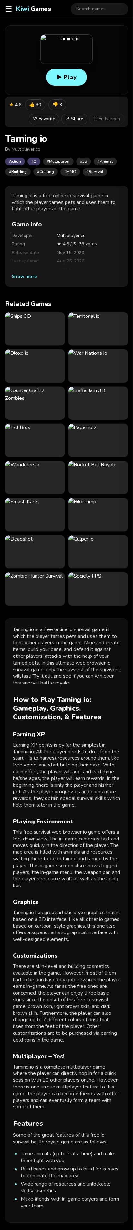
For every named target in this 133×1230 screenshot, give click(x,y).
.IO (33, 161)
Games (33, 9)
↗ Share (74, 119)
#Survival (95, 171)
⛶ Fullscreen (107, 119)
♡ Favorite (44, 119)
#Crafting (45, 171)
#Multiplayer (58, 161)
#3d (83, 161)
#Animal (105, 161)
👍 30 (35, 105)
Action (15, 161)
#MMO (70, 171)
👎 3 (57, 105)
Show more (24, 276)
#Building (18, 171)
